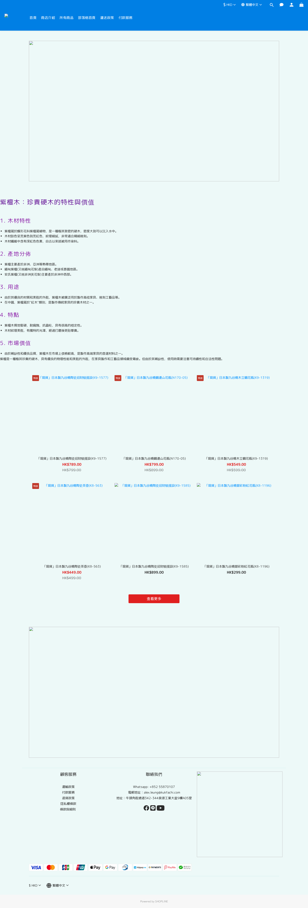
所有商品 (67, 17)
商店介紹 (48, 17)
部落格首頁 (87, 17)
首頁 (33, 17)
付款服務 (126, 17)
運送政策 (107, 17)
